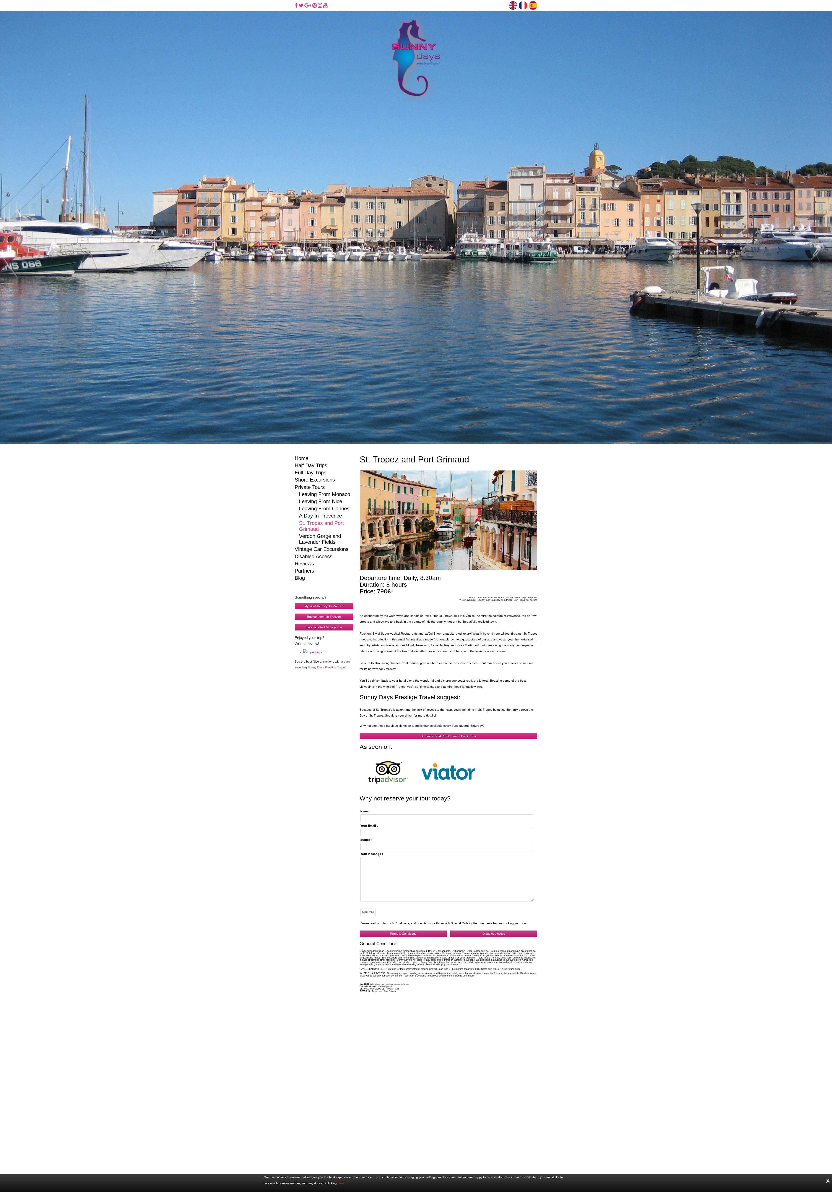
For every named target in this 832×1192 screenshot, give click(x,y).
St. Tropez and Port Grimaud (321, 526)
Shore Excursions (315, 480)
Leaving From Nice (320, 501)
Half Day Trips (311, 465)
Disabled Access (313, 556)
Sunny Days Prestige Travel (327, 667)
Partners (304, 571)
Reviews (304, 564)
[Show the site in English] (513, 5)
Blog (300, 578)
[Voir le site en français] (523, 5)
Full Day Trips (310, 472)
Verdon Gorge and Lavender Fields (320, 539)
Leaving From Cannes (324, 508)
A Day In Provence (320, 516)
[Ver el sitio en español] (533, 5)
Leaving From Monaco (324, 494)
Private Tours (310, 487)
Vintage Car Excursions (321, 549)
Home (301, 458)
